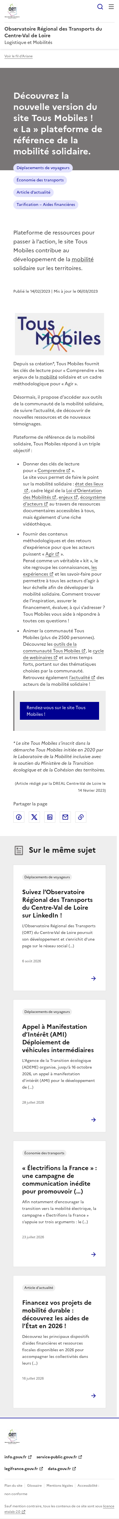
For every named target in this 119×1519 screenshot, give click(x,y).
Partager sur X (34, 817)
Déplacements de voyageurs (43, 168)
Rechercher (100, 6)
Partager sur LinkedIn (49, 817)
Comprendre (51, 470)
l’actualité (79, 677)
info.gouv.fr (15, 1457)
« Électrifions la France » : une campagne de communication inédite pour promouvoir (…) (59, 1179)
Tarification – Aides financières (46, 205)
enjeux (66, 497)
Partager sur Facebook (18, 817)
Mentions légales (59, 1485)
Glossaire (34, 1485)
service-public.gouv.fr (57, 1457)
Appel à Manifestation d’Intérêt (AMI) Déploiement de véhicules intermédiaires (58, 1038)
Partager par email (65, 817)
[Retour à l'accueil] (12, 1436)
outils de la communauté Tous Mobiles (51, 647)
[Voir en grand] (59, 334)
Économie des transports (40, 180)
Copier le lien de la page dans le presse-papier (80, 817)
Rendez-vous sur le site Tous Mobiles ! (56, 710)
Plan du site (13, 1485)
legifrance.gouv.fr (21, 1469)
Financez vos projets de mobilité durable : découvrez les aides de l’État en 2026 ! (57, 1314)
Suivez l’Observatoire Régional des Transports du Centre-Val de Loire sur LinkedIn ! (57, 903)
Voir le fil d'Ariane (18, 56)
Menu (111, 6)
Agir (49, 554)
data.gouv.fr (59, 1469)
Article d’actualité (33, 192)
